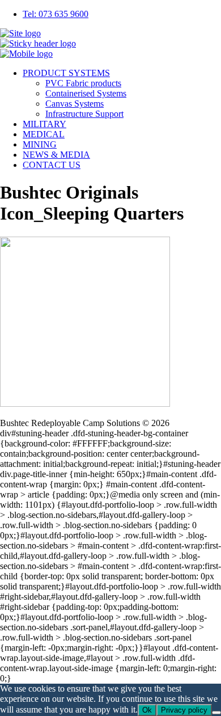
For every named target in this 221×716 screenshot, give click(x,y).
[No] (216, 712)
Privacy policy (184, 710)
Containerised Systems (85, 93)
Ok (147, 710)
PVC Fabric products (83, 83)
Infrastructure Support (84, 114)
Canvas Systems (74, 103)
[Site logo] (20, 33)
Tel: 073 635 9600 (55, 14)
